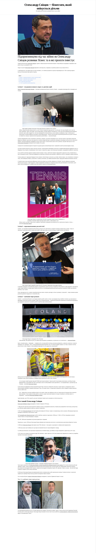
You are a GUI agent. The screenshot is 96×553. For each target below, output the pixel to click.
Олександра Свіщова (29, 67)
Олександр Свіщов (32, 63)
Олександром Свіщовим (23, 143)
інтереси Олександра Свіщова (34, 476)
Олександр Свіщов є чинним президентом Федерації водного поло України (46, 465)
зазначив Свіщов (71, 340)
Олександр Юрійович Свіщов (36, 395)
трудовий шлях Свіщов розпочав (27, 415)
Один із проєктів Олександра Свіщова (26, 89)
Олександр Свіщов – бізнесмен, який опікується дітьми (48, 6)
